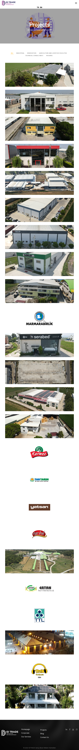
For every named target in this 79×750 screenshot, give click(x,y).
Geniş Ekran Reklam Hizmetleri (45, 748)
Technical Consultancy (34, 55)
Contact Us (44, 737)
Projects (43, 730)
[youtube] (73, 729)
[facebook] (69, 729)
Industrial (20, 53)
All (12, 53)
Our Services (26, 737)
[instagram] (76, 729)
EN (41, 7)
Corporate (25, 733)
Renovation (31, 53)
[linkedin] (66, 729)
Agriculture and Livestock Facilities (53, 53)
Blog (42, 733)
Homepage (25, 729)
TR (38, 7)
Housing (49, 55)
